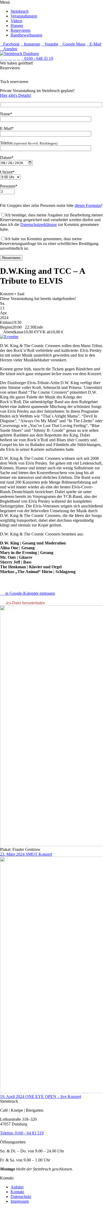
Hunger (17, 25)
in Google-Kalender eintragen (29, 593)
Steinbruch (20, 11)
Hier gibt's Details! (15, 95)
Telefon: (7, 1133)
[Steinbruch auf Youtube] (10, 58)
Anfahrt (17, 1187)
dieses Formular (88, 205)
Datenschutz (21, 1196)
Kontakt (17, 1191)
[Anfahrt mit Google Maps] (14, 58)
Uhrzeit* (7, 172)
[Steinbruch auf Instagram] (5, 58)
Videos (16, 21)
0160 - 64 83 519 (29, 1133)
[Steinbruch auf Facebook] (1, 58)
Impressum (20, 1201)
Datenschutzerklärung (38, 224)
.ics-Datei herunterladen (24, 603)
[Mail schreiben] (18, 58)
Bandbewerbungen (26, 35)
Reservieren (20, 30)
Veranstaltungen (24, 16)
